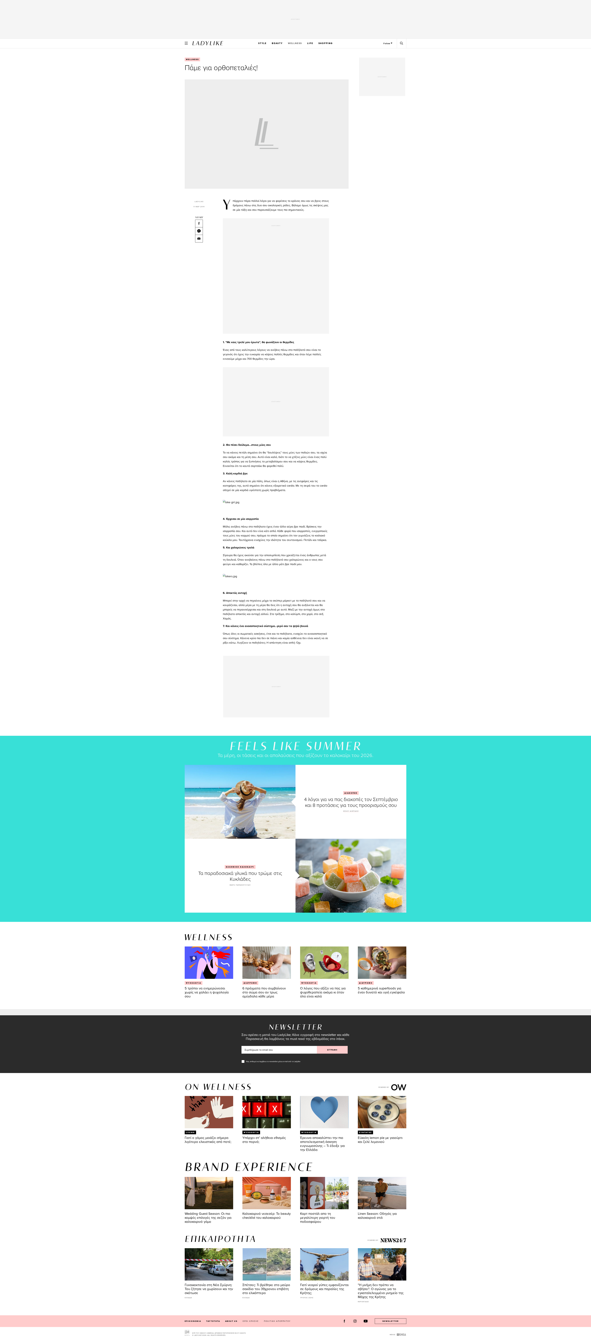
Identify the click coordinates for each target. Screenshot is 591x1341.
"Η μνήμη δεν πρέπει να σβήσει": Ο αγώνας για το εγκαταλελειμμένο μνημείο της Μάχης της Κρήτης (381, 1290)
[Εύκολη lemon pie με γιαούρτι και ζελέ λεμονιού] (382, 1112)
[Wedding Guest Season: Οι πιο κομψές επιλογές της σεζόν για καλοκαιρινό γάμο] (209, 1193)
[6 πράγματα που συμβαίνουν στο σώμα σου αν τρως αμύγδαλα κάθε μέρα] (266, 962)
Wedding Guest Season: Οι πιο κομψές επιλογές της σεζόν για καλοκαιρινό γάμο (208, 1217)
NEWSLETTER (390, 1321)
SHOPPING (325, 43)
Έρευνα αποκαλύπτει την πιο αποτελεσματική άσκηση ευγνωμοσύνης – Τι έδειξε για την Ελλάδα (322, 1143)
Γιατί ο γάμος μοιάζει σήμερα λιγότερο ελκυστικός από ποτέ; (208, 1139)
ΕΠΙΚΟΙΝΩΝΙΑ (193, 1321)
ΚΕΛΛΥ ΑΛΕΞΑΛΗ (351, 811)
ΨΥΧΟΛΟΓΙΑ (193, 983)
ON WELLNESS (218, 1087)
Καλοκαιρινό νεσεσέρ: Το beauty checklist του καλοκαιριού (266, 1215)
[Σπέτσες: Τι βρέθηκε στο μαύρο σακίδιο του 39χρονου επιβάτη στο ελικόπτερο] (266, 1264)
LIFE (310, 43)
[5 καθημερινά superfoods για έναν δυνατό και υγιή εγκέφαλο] (382, 962)
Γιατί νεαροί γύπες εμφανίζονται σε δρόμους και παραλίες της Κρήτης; (324, 1288)
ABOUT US (231, 1321)
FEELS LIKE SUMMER (295, 746)
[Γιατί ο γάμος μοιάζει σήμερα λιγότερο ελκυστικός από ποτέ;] (209, 1112)
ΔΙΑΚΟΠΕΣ (350, 793)
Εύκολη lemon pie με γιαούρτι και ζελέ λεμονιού (380, 1139)
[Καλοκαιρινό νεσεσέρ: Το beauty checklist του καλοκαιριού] (266, 1193)
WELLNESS (295, 43)
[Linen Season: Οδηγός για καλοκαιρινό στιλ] (382, 1193)
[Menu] (186, 43)
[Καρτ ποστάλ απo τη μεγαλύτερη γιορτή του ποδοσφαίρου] (324, 1193)
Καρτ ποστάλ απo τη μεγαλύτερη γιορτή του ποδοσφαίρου (317, 1217)
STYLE (262, 43)
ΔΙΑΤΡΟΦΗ (250, 983)
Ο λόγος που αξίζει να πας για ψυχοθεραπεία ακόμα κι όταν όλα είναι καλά (323, 992)
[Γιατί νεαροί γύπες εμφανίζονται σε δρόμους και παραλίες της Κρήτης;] (324, 1264)
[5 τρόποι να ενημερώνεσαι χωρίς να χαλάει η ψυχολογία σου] (209, 962)
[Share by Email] (199, 238)
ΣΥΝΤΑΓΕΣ (365, 1132)
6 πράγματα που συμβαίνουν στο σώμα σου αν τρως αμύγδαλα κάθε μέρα (264, 992)
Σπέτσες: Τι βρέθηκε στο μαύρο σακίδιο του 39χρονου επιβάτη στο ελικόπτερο (266, 1288)
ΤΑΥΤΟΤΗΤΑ (213, 1321)
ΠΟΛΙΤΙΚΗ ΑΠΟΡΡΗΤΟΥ (277, 1321)
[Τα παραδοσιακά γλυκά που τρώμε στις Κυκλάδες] (351, 876)
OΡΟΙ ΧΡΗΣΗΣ (251, 1321)
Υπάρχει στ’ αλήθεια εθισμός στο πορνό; (264, 1139)
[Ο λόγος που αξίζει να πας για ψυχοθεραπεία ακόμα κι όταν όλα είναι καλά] (324, 962)
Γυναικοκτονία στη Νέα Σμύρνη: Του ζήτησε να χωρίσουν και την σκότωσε (209, 1288)
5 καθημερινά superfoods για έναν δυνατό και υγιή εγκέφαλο (381, 990)
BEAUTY (277, 43)
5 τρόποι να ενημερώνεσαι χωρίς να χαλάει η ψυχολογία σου (207, 992)
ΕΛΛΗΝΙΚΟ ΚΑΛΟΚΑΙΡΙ (240, 867)
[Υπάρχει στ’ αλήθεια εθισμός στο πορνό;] (266, 1112)
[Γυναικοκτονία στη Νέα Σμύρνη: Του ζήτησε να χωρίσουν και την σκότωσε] (209, 1264)
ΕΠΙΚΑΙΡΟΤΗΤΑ (220, 1240)
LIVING (190, 1132)
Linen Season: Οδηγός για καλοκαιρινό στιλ (377, 1215)
